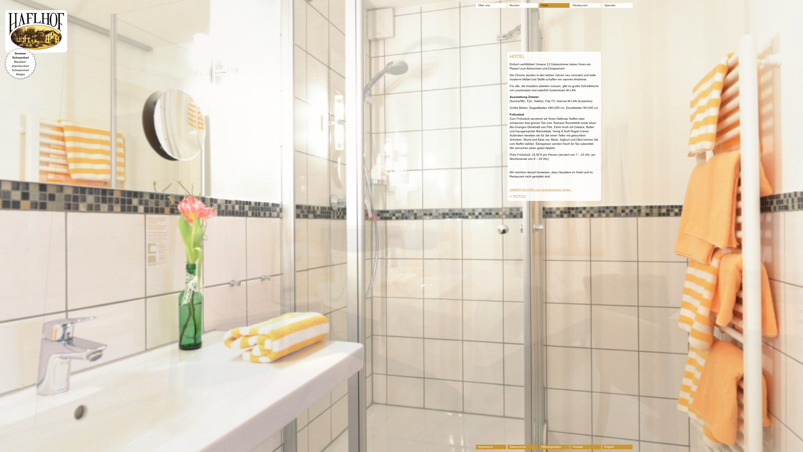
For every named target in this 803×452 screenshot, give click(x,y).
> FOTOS (518, 196)
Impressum (485, 446)
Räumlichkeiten (583, 16)
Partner (609, 26)
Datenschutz (518, 446)
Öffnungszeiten (551, 446)
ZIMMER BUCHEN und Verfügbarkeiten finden (541, 189)
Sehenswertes (613, 16)
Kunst (608, 21)
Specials (609, 5)
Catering (578, 21)
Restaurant (580, 5)
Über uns (484, 5)
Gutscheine (580, 26)
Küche (577, 11)
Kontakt (578, 446)
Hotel (544, 5)
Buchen (515, 5)
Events (608, 11)
